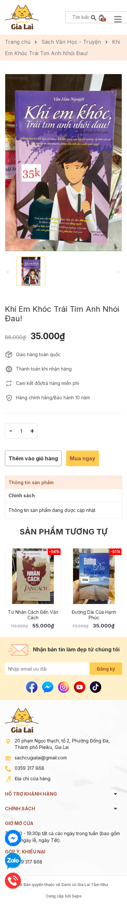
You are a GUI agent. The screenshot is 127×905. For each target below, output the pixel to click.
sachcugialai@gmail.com (41, 757)
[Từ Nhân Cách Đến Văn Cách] (33, 576)
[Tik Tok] (95, 687)
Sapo (77, 896)
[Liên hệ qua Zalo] (13, 861)
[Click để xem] (63, 162)
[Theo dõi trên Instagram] (64, 687)
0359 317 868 (29, 768)
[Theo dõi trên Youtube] (80, 687)
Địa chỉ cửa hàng (32, 778)
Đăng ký (106, 669)
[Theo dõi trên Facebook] (32, 687)
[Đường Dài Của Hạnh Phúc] (93, 576)
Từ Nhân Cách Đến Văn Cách (33, 614)
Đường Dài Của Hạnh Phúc (94, 614)
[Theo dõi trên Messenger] (48, 687)
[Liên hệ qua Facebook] (13, 838)
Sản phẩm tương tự (63, 531)
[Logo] (22, 16)
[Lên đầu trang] (106, 884)
